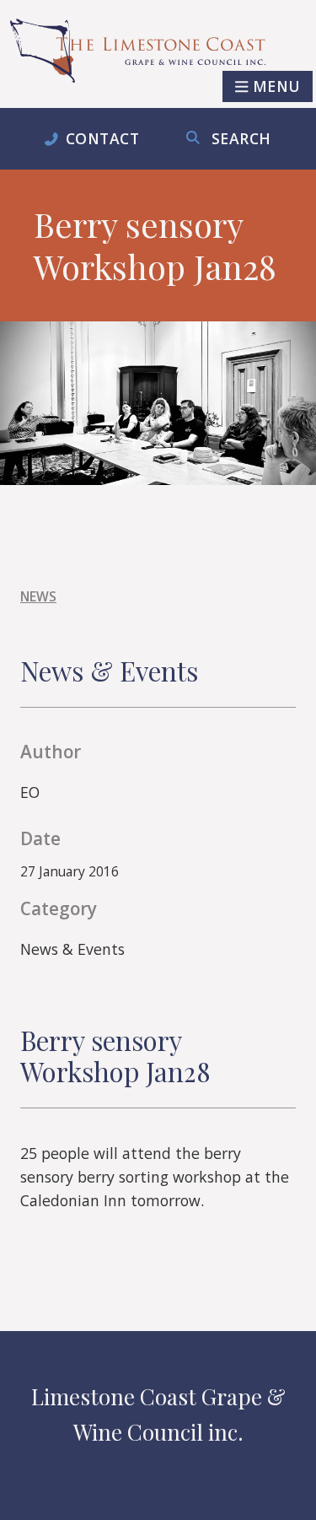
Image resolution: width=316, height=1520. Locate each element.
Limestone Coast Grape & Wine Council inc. (158, 1414)
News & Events (72, 949)
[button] (267, 86)
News (38, 596)
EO (30, 792)
